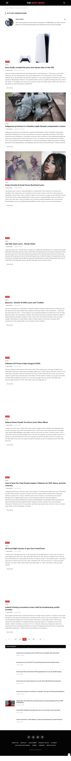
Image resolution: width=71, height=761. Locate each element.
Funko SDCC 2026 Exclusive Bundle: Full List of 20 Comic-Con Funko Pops (38, 710)
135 (20, 639)
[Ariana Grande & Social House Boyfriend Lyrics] (35, 165)
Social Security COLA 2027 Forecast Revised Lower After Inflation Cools (37, 662)
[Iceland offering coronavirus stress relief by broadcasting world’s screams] (35, 587)
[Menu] (7, 3)
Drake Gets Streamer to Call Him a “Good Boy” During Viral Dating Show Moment (40, 691)
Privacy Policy (44, 742)
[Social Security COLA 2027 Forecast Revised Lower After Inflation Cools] (10, 664)
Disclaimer (33, 742)
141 (40, 639)
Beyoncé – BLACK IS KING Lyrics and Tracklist (24, 303)
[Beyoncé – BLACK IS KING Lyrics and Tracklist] (35, 283)
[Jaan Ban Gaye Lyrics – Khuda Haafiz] (35, 224)
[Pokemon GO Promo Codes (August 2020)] (35, 344)
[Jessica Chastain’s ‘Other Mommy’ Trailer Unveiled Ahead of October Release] (10, 721)
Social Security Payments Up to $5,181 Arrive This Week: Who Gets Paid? (37, 653)
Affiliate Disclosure (22, 745)
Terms (34, 745)
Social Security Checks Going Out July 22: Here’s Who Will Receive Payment (38, 681)
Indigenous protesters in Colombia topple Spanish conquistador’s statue (35, 126)
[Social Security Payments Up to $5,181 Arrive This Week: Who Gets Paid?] (10, 655)
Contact (24, 742)
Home (6, 8)
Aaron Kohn (20, 19)
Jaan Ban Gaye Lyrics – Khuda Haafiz (20, 244)
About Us (15, 742)
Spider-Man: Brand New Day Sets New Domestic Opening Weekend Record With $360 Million (39, 701)
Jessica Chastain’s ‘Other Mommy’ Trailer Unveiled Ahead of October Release (39, 719)
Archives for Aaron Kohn (15, 8)
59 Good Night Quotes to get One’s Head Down (25, 548)
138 (33, 639)
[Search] (64, 3)
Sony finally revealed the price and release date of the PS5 (29, 67)
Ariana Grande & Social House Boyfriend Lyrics (24, 185)
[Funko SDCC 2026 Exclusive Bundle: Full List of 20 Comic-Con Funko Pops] (10, 712)
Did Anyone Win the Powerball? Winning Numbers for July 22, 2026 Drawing (38, 671)
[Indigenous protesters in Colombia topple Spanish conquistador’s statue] (35, 106)
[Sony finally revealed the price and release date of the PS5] (35, 48)
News (7, 61)
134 (15, 639)
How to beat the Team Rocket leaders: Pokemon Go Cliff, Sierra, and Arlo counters (35, 484)
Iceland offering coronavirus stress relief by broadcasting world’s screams (32, 608)
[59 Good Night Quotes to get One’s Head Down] (35, 529)
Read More (10, 88)
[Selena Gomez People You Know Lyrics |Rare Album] (35, 402)
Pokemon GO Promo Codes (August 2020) (22, 363)
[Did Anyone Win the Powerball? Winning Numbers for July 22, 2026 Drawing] (10, 674)
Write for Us (51, 745)
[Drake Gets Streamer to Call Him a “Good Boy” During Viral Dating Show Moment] (10, 693)
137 (29, 639)
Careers (42, 745)
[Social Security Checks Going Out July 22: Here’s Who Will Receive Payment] (10, 683)
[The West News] (35, 2)
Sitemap (54, 742)
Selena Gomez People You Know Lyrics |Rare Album (26, 422)
